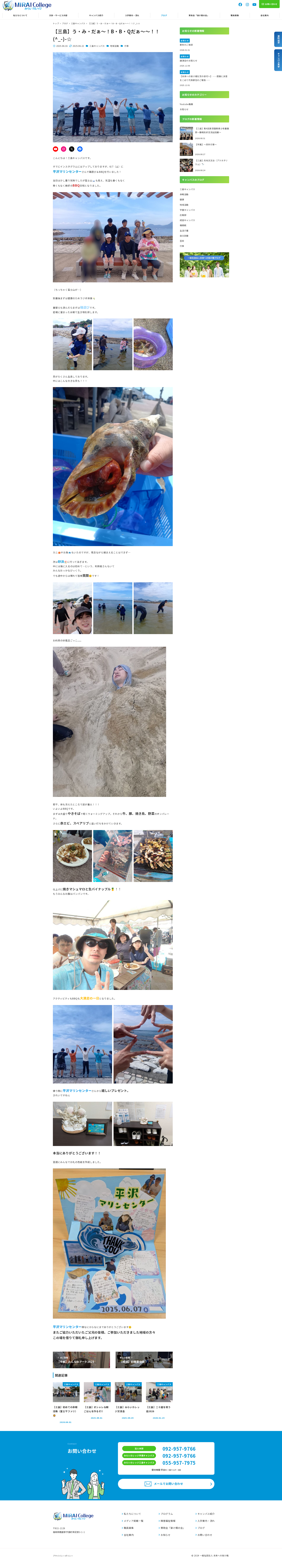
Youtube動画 (186, 104)
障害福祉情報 (168, 1521)
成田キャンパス (187, 220)
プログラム (167, 1513)
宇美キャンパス (187, 209)
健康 (182, 199)
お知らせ (184, 109)
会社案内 (129, 1535)
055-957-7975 (179, 1462)
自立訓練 (184, 235)
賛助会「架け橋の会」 (173, 1528)
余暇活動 (184, 194)
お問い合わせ (271, 4)
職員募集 (129, 1528)
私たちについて (132, 1513)
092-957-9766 (179, 1448)
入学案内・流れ (206, 1521)
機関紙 (183, 225)
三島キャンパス (97, 45)
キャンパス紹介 (206, 1513)
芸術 (182, 240)
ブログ (201, 1528)
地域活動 (114, 45)
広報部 (183, 215)
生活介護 (184, 230)
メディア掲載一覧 (133, 1521)
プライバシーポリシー (63, 1555)
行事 (126, 45)
